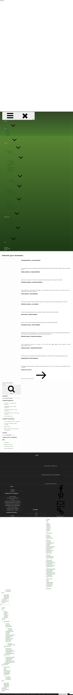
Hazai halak (12, 180)
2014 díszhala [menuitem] (8, 591)
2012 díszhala (10, 232)
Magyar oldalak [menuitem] (6, 594)
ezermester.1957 (36, 542)
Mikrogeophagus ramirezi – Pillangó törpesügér (12, 505)
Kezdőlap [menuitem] (48, 519)
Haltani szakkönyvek (11, 204)
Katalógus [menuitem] (3, 619)
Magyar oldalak (8, 243)
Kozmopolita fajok (10, 193)
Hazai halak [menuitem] (48, 555)
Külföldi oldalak (8, 244)
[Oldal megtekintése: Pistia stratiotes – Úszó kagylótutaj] (28, 299)
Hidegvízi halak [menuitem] (8, 642)
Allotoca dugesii (36, 528)
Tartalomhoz (2, 0)
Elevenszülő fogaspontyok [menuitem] (51, 546)
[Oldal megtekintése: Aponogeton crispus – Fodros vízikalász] (28, 330)
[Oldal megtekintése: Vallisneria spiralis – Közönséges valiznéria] (28, 342)
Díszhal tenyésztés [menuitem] (50, 583)
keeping (36, 547)
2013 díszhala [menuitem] (8, 589)
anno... (36, 529)
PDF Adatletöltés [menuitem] (6, 663)
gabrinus (5, 428)
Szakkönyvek (8, 133)
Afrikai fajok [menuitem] (48, 540)
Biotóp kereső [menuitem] (4, 599)
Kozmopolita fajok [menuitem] (9, 652)
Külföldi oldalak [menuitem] (6, 684)
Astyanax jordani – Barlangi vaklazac (51, 483)
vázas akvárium (36, 565)
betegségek (36, 534)
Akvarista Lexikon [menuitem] (5, 665)
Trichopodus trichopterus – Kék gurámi (12, 508)
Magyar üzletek (8, 245)
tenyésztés (36, 560)
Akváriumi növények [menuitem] (7, 647)
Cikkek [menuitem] (48, 581)
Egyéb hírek (8, 135)
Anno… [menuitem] (5, 668)
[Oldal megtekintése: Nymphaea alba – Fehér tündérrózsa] (28, 364)
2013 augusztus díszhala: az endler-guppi (12, 521)
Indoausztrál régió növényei (12, 192)
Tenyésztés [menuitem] (48, 528)
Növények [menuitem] (48, 525)
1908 (36, 516)
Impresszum (12, 489)
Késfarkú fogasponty (36, 548)
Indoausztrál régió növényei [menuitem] (51, 562)
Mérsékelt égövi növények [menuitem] (51, 565)
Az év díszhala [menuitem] (6, 675)
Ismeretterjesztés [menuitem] (49, 571)
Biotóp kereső (6, 247)
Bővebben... (65, 694)
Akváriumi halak (36, 523)
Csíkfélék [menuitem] (48, 545)
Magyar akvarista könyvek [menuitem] (51, 573)
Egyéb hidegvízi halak (13, 181)
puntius (36, 553)
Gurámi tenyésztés (12, 524)
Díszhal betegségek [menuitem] (50, 582)
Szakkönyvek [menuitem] (49, 526)
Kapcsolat (5, 249)
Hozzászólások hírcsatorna (8, 446)
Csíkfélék (9, 166)
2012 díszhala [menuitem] (49, 588)
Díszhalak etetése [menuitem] (7, 673)
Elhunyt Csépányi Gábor (8, 416)
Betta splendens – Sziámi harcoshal (12, 498)
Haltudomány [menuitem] (49, 524)
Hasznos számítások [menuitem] (5, 689)
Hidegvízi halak (10, 179)
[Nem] (67, 694)
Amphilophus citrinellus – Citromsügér (13, 421)
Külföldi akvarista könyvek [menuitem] (51, 572)
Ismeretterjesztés (10, 205)
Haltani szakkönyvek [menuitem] (50, 570)
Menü (33, 119)
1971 (36, 517)
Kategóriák (4, 398)
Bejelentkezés (6, 442)
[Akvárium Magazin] (35, 588)
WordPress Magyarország (8, 448)
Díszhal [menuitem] (48, 523)
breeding (36, 535)
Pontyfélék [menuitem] (48, 535)
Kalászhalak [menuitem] (49, 549)
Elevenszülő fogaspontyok (12, 167)
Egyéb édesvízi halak (11, 170)
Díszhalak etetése (8, 223)
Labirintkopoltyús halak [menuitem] (9, 631)
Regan (36, 554)
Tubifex (12, 518)
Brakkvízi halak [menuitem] (49, 551)
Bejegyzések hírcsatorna (8, 444)
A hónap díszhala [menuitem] (49, 578)
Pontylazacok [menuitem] (49, 536)
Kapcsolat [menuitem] (3, 602)
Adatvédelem (12, 491)
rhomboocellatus (36, 555)
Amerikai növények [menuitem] (50, 561)
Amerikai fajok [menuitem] (49, 541)
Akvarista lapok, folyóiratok (12, 203)
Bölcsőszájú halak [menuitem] (9, 627)
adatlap (36, 518)
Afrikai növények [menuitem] (49, 560)
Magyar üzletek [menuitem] (6, 597)
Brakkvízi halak (10, 171)
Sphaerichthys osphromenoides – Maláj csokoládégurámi (51, 474)
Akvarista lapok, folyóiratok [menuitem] (51, 568)
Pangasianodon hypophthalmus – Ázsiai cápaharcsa (12, 502)
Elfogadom (60, 694)
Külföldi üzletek (8, 246)
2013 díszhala (10, 233)
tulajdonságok (36, 561)
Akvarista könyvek (9, 202)
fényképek (36, 543)
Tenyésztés (8, 134)
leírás (36, 549)
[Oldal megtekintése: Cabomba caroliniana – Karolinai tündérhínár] (28, 288)
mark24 (5, 421)
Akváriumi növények (9, 189)
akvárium (36, 522)
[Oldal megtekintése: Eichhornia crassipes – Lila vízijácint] (28, 310)
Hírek (5, 128)
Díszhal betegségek (9, 221)
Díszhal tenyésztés (9, 222)
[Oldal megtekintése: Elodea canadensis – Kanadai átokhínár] (28, 277)
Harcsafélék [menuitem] (48, 544)
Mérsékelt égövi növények (12, 194)
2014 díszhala (10, 234)
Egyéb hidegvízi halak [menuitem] (50, 556)
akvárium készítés (36, 524)
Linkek (5, 242)
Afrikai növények (10, 190)
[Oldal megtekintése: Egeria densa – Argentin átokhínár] (28, 320)
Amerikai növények (11, 191)
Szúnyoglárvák (12, 517)
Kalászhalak (10, 169)
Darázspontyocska (36, 536)
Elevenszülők (36, 541)
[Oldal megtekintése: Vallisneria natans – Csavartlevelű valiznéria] (28, 353)
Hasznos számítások (7, 248)
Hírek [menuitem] (3, 610)
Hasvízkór (8, 426)
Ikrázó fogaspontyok (11, 168)
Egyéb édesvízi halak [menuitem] (50, 550)
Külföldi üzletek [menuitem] (6, 598)
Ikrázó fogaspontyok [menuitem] (50, 547)
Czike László (6, 423)
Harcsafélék (10, 165)
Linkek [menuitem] (3, 593)
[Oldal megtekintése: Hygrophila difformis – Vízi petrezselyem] (28, 266)
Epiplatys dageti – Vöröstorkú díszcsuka (50, 465)
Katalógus (5, 143)
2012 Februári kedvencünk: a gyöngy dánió (12, 527)
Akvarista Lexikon (6, 216)
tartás (36, 559)
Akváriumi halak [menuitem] (6, 622)
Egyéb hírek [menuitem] (48, 529)
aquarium (36, 530)
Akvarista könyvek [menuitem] (7, 655)
